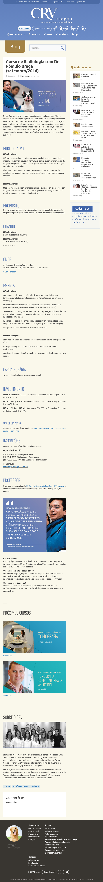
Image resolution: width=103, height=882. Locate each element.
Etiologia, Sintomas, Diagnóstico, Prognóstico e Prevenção (87, 162)
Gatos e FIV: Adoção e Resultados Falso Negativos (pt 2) (88, 148)
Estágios (32, 839)
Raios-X (35, 786)
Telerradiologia (51, 834)
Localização (33, 863)
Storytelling (33, 834)
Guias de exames (52, 831)
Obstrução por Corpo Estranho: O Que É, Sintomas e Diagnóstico (89, 87)
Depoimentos (34, 837)
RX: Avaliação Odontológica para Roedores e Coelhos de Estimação (89, 189)
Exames (35, 35)
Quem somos (16, 35)
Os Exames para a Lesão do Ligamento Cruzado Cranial (88, 100)
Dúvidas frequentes (53, 853)
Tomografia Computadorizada (57, 842)
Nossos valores (34, 829)
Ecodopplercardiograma (55, 850)
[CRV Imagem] (51, 15)
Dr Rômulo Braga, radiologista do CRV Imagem (45, 486)
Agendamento (51, 837)
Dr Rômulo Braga (20, 786)
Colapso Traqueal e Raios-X (88, 76)
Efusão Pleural (87, 124)
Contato (62, 35)
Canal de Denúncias (36, 866)
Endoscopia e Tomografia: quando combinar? (88, 176)
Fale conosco (33, 860)
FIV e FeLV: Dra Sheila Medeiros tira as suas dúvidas (88, 114)
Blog (75, 34)
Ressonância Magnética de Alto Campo (61, 839)
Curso (7, 786)
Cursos (48, 34)
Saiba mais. (7, 656)
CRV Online (24, 29)
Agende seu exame (42, 29)
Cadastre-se (82, 208)
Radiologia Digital (52, 845)
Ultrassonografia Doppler (55, 847)
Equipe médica (34, 831)
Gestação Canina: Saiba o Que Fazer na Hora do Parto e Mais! (89, 134)
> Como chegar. (9, 272)
